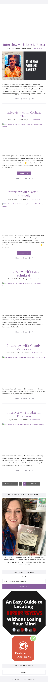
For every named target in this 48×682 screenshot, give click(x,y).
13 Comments (37, 353)
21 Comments (35, 120)
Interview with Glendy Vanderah (24, 347)
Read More (24, 173)
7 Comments (37, 48)
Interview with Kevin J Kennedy (24, 194)
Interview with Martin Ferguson (24, 414)
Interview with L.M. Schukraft (24, 273)
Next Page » (34, 484)
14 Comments (35, 420)
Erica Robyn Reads (24, 20)
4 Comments (35, 279)
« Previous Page (9, 484)
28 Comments (35, 199)
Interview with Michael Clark (24, 114)
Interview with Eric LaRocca (24, 44)
